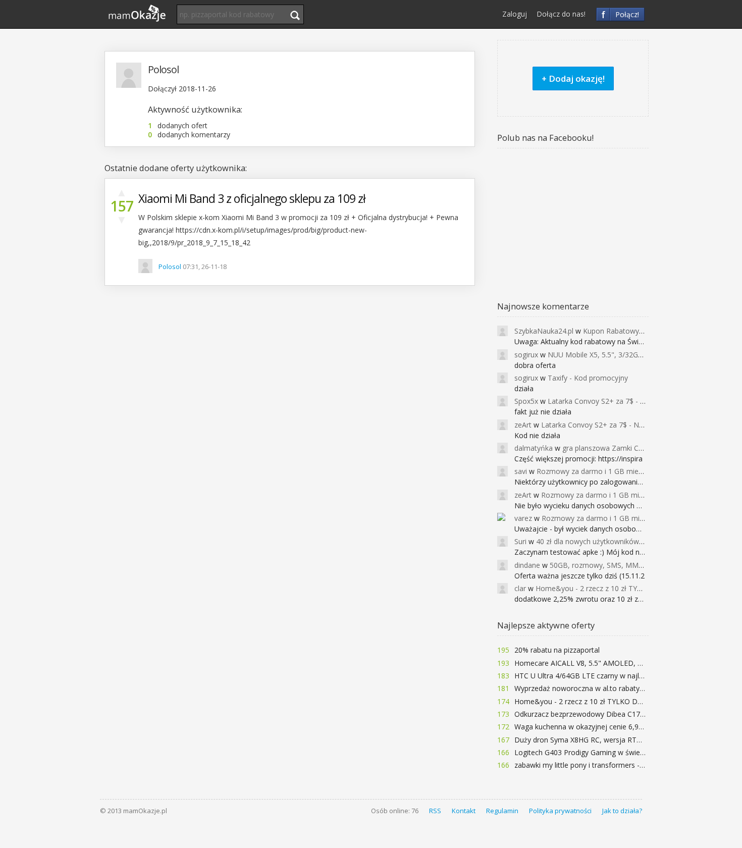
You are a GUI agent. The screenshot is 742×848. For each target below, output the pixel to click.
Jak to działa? (622, 810)
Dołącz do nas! (561, 14)
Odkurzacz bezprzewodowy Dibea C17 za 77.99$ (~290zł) (608, 714)
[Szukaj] (294, 15)
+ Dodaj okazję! (573, 78)
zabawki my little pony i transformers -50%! (584, 765)
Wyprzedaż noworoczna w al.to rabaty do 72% (590, 688)
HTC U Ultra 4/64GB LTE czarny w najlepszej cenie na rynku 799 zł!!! (624, 675)
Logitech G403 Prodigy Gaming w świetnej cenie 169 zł (604, 752)
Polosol (169, 266)
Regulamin (502, 810)
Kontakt (463, 810)
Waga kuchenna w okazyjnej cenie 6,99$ (580, 726)
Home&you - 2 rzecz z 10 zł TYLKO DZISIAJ (585, 701)
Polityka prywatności (560, 810)
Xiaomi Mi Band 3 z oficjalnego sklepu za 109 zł (251, 198)
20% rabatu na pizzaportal (557, 650)
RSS (435, 810)
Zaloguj (514, 14)
